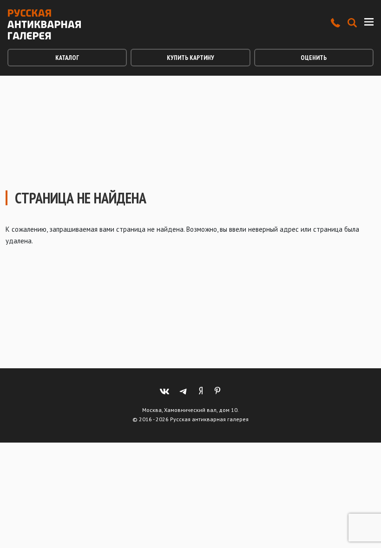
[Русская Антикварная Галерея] (44, 24)
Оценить (314, 57)
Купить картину (190, 57)
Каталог (67, 57)
